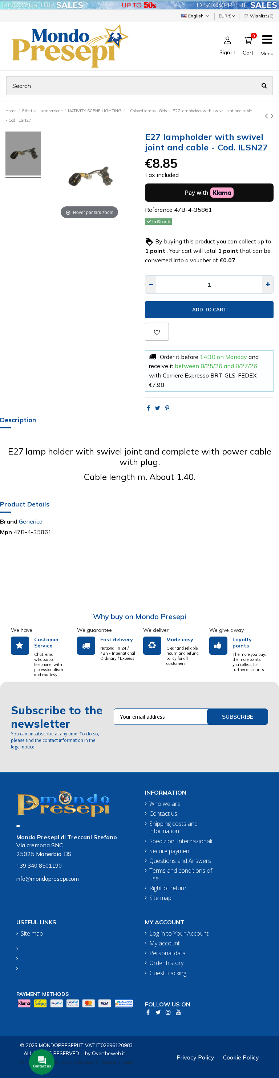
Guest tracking (167, 973)
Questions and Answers (180, 861)
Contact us (163, 813)
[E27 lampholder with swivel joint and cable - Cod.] (23, 155)
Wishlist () (261, 16)
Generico (31, 521)
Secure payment (170, 851)
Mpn (6, 532)
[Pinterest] (167, 408)
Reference (159, 209)
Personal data (167, 953)
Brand (8, 521)
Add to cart (209, 309)
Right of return (167, 888)
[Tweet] (157, 408)
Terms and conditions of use (180, 874)
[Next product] (272, 115)
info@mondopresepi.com (47, 878)
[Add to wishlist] (157, 332)
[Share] (148, 408)
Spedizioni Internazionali (180, 841)
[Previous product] (267, 115)
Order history (166, 963)
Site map (160, 898)
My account (164, 943)
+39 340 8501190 (39, 865)
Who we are (165, 804)
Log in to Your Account (179, 933)
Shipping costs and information (173, 827)
